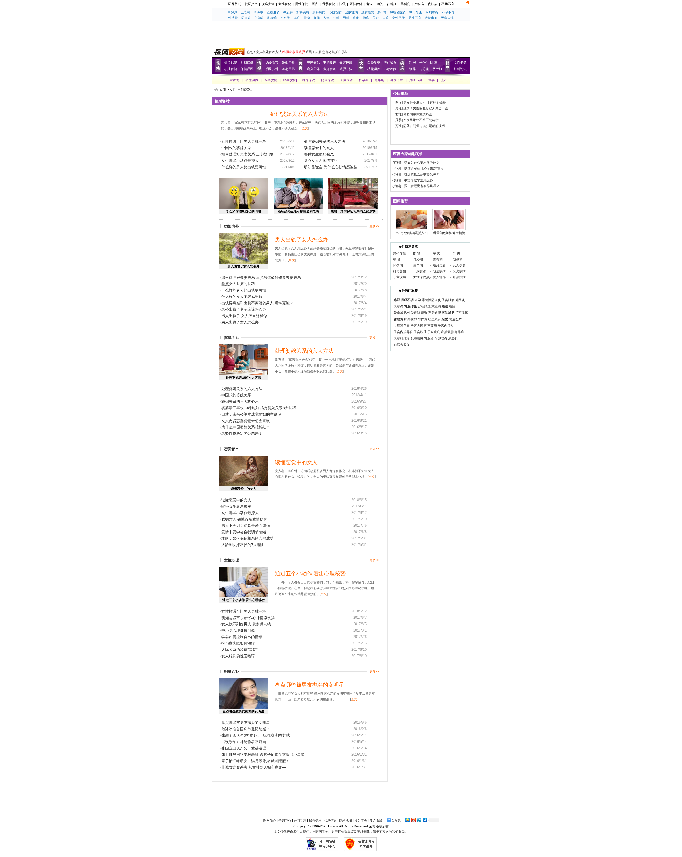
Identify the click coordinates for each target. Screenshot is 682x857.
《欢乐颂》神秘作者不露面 (243, 742)
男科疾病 (318, 12)
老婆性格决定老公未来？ (241, 433)
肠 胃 (381, 12)
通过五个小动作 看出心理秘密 (243, 600)
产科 (397, 163)
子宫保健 (346, 80)
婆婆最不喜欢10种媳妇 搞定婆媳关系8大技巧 (258, 408)
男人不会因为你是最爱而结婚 (245, 525)
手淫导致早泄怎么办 (418, 180)
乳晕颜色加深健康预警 (449, 233)
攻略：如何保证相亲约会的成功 (353, 211)
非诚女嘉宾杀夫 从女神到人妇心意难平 (253, 767)
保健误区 (247, 69)
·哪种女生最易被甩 (318, 154)
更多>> (374, 226)
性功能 (233, 18)
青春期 (438, 259)
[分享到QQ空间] (407, 819)
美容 (375, 18)
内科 (397, 186)
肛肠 (316, 18)
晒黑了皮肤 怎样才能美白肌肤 (327, 52)
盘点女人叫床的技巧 (238, 284)
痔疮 (356, 18)
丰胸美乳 (313, 62)
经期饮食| (290, 80)
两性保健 (356, 4)
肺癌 (366, 18)
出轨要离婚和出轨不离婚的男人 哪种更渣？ (257, 303)
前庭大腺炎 (402, 345)
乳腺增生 (410, 306)
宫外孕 (285, 18)
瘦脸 (452, 306)
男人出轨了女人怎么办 (243, 266)
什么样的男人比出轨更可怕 (243, 290)
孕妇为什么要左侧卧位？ (421, 163)
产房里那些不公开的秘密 (421, 120)
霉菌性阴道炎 (431, 300)
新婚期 (457, 259)
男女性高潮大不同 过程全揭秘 (424, 102)
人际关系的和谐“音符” (239, 649)
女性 (233, 90)
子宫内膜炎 (446, 325)
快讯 (342, 4)
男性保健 (301, 4)
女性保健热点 (422, 277)
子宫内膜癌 (419, 325)
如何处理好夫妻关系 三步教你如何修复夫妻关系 (261, 277)
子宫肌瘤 (448, 300)
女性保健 (284, 4)
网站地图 (345, 820)
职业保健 (230, 69)
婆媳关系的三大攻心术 (240, 401)
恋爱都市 (272, 62)
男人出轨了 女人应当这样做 (244, 316)
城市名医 (415, 12)
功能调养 (373, 69)
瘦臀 (424, 313)
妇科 (336, 18)
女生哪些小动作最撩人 (240, 513)
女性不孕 (398, 18)
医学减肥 (448, 313)
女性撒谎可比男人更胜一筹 (243, 611)
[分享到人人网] (425, 819)
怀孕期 (363, 80)
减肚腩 (436, 306)
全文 (305, 128)
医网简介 (269, 820)
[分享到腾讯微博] (419, 819)
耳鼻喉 (258, 12)
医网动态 (300, 820)
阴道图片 (455, 319)
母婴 (398, 120)
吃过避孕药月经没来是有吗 (423, 168)
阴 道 (433, 62)
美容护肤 (345, 62)
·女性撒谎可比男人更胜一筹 (243, 141)
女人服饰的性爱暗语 (238, 656)
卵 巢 (412, 69)
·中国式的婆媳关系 (235, 148)
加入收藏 (376, 820)
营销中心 (284, 820)
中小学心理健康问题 (238, 630)
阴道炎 (246, 18)
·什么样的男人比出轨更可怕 (243, 167)
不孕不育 (447, 4)
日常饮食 (232, 80)
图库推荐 (400, 201)
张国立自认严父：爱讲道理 (243, 748)
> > (236, 90)
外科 (397, 174)
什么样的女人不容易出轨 (241, 296)
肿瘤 (306, 18)
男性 (398, 108)
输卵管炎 (441, 338)
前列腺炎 (431, 12)
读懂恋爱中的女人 (243, 489)
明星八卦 (272, 69)
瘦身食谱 (329, 69)
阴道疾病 (439, 271)
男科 (346, 18)
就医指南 (251, 4)
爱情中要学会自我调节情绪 (243, 532)
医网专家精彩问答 (408, 154)
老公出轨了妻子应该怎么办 (243, 309)
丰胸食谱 (329, 62)
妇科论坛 (460, 69)
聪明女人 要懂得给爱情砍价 (244, 519)
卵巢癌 (459, 332)
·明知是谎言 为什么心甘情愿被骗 (330, 167)
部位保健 (230, 62)
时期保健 (247, 62)
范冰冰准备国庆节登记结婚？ (245, 729)
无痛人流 (447, 18)
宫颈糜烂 (424, 306)
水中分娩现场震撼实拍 (412, 233)
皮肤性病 (351, 12)
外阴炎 (460, 300)
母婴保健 (328, 4)
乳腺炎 (398, 306)
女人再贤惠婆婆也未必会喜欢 (245, 421)
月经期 (418, 259)
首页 (223, 90)
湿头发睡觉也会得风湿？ (421, 186)
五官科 (245, 12)
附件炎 (422, 319)
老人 (369, 4)
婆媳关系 (231, 337)
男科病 (405, 4)
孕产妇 (437, 69)
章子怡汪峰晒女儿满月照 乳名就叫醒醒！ (255, 761)
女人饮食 (459, 265)
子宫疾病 (399, 277)
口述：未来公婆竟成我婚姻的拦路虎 (251, 414)
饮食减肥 (400, 313)
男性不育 (414, 18)
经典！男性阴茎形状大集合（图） (427, 108)
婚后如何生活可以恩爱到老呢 (298, 211)
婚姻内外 (288, 62)
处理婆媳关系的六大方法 (299, 114)
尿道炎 (453, 338)
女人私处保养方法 (269, 52)
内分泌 (424, 69)
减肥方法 (345, 69)
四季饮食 (270, 80)
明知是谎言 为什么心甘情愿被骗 (248, 618)
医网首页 (234, 4)
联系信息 (330, 820)
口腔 (385, 18)
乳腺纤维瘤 (402, 338)
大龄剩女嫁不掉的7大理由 (243, 545)
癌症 (297, 18)
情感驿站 (245, 90)
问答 (380, 4)
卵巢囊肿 (410, 319)
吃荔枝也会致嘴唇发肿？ (421, 174)
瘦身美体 (313, 69)
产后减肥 (434, 313)
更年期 (379, 80)
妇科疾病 (302, 12)
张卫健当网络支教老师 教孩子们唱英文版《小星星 (263, 754)
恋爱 (445, 319)
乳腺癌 (272, 18)
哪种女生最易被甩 (236, 506)
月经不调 (415, 80)
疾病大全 (268, 4)
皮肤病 (432, 4)
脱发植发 (367, 12)
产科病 (419, 4)
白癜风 (232, 12)
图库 (315, 4)
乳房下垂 (396, 80)
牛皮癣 (288, 12)
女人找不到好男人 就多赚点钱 (246, 624)
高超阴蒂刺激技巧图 (417, 114)
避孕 (431, 80)
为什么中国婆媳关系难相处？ (245, 427)
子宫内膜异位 (403, 332)
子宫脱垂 (420, 332)
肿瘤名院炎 (398, 12)
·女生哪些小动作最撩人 (239, 160)
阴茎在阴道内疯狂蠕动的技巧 (424, 126)
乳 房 (412, 62)
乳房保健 (308, 80)
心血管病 (335, 12)
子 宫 (423, 62)
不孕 (397, 168)
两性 (398, 126)
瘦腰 (445, 306)
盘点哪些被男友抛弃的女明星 (243, 711)
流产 (444, 80)
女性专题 (460, 62)
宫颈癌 (432, 325)
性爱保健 (413, 313)
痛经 (397, 300)
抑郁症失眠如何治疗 (238, 643)
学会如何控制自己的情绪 (243, 211)
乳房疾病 (459, 271)
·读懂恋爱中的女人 (318, 148)
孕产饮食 (390, 62)
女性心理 (231, 560)
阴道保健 (327, 80)
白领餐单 (373, 62)
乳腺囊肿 (417, 338)
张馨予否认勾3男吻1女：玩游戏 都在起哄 (255, 735)
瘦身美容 (439, 265)
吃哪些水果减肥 (293, 52)
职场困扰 (288, 69)
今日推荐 (400, 93)
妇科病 (392, 4)
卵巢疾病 (459, 277)
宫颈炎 (259, 18)
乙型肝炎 (273, 12)
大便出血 (431, 18)
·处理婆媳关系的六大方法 (324, 141)
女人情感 (439, 277)
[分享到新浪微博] (413, 819)
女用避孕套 (402, 325)
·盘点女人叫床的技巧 (320, 160)
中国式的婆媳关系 (236, 395)
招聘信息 (315, 820)
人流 (326, 18)
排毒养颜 (390, 69)
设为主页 (360, 820)
